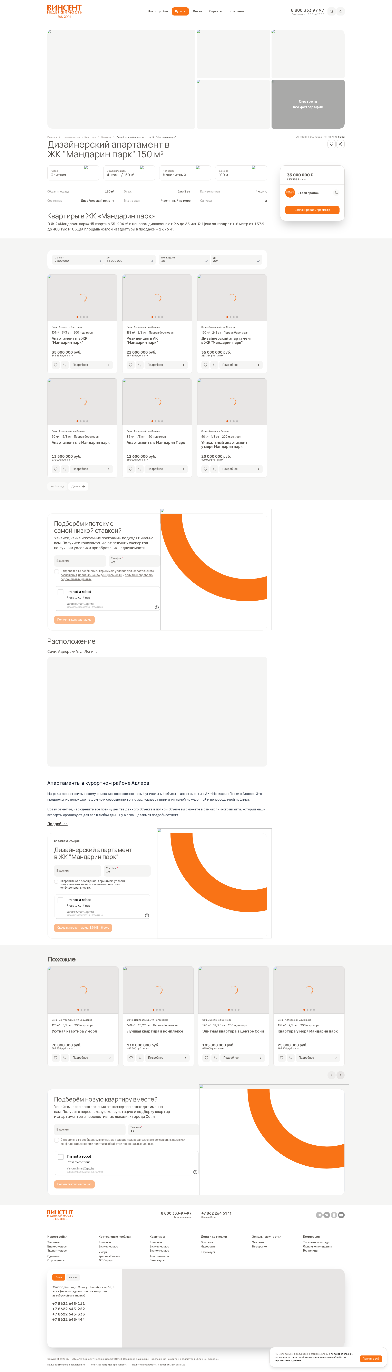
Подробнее (57, 824)
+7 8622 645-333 (68, 1314)
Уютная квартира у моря (74, 1031)
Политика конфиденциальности (108, 1364)
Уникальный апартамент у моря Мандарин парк (224, 445)
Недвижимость (71, 137)
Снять (197, 11)
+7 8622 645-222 (68, 1309)
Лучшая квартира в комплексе (155, 1031)
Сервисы (215, 11)
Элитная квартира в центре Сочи (233, 1031)
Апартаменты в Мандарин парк (81, 443)
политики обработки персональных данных (124, 1144)
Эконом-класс (57, 1250)
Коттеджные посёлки (115, 1236)
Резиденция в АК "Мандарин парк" (142, 340)
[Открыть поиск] (331, 11)
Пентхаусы (157, 1260)
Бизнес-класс (57, 1246)
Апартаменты (159, 1256)
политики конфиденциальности (100, 575)
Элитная (106, 137)
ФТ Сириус (106, 1260)
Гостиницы (310, 1250)
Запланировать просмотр (312, 210)
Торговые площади (316, 1242)
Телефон (116, 558)
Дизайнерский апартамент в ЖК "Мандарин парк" (146, 137)
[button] (340, 11)
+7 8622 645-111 (68, 1303)
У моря (103, 1252)
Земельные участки (266, 1236)
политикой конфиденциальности (311, 1357)
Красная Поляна (109, 1256)
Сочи (59, 1277)
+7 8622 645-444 (68, 1319)
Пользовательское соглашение (66, 1364)
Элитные (53, 1242)
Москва (73, 1277)
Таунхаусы (208, 1252)
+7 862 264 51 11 (216, 1213)
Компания (237, 11)
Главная (52, 137)
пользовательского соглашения (149, 1140)
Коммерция (311, 1236)
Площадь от (168, 257)
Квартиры (90, 137)
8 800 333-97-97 (176, 1213)
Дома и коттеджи (214, 1236)
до (108, 257)
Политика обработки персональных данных (158, 1364)
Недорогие (208, 1246)
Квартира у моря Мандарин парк (308, 1031)
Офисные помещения (317, 1246)
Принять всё (371, 1358)
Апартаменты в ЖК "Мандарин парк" (70, 340)
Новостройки (158, 11)
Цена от (59, 257)
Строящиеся (56, 1260)
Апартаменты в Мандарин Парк (156, 443)
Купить (180, 11)
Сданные (53, 1256)
